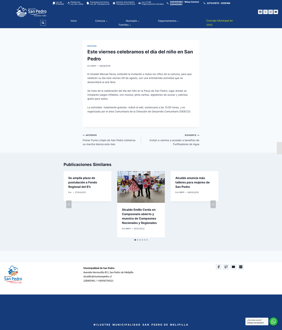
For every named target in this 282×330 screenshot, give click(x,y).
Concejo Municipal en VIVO (219, 22)
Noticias (92, 46)
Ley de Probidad (60, 3)
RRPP (93, 66)
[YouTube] (275, 12)
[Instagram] (270, 12)
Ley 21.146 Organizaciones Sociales (153, 3)
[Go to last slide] (69, 204)
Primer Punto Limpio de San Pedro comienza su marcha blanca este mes (109, 140)
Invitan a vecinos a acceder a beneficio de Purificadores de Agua (174, 140)
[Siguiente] (213, 204)
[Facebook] (260, 12)
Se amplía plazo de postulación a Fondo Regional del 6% (82, 182)
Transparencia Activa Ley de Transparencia (99, 3)
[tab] (135, 240)
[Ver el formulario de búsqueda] (43, 23)
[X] (265, 12)
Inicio (74, 20)
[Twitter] (226, 267)
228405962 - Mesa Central (184, 1)
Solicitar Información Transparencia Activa (125, 3)
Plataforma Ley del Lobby (76, 3)
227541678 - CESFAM (218, 3)
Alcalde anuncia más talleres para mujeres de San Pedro (192, 182)
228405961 (176, 4)
